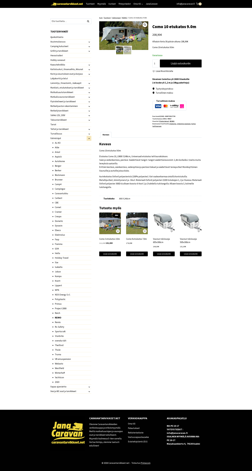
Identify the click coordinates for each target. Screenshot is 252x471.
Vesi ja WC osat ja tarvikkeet (63, 391)
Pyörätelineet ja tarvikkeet (63, 101)
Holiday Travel (62, 257)
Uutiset (112, 3)
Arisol (57, 152)
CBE (57, 202)
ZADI (57, 382)
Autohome (60, 161)
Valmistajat (55, 138)
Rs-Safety (59, 326)
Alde (57, 147)
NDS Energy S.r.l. (62, 294)
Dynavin (58, 225)
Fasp (57, 239)
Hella (57, 253)
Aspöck (58, 156)
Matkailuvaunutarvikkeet (62, 96)
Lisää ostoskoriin (181, 63)
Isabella (58, 267)
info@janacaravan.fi (186, 3)
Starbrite (59, 336)
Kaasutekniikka (57, 64)
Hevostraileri (56, 55)
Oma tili (131, 423)
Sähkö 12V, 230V (57, 115)
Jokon (58, 271)
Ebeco (58, 230)
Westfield (59, 368)
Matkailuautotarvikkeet (61, 92)
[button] (145, 24)
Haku (88, 21)
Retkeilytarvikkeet (59, 110)
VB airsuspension (63, 359)
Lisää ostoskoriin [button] (110, 254)
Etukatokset (164, 121)
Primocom (145, 463)
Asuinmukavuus (57, 41)
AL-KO (58, 142)
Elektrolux (60, 234)
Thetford (59, 345)
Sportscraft (60, 331)
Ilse (56, 262)
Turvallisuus (56, 133)
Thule (58, 349)
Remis (58, 322)
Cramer (58, 211)
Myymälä (101, 3)
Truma (58, 354)
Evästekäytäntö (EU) (138, 441)
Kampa (58, 276)
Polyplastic (60, 299)
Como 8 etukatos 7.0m (136, 238)
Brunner (59, 179)
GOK (57, 248)
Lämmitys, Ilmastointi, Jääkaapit (65, 83)
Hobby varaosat (57, 60)
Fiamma (58, 244)
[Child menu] (89, 41)
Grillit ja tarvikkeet (59, 50)
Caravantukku (61, 193)
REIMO (172, 121)
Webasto (59, 363)
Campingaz (60, 188)
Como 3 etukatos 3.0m (109, 238)
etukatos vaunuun (184, 124)
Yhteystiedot (124, 3)
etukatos (172, 124)
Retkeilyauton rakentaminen (64, 106)
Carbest (58, 198)
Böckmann (60, 175)
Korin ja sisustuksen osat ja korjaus (66, 73)
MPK (57, 290)
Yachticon (59, 377)
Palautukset (134, 428)
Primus (58, 303)
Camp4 (58, 184)
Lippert (58, 285)
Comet (58, 207)
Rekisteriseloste (135, 432)
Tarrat (53, 124)
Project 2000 (60, 308)
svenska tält (60, 340)
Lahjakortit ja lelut (59, 78)
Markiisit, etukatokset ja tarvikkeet (67, 87)
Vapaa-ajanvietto (58, 386)
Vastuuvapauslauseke (138, 437)
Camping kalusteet (59, 46)
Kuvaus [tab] (106, 134)
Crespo (58, 216)
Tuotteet (90, 3)
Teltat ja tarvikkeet (59, 129)
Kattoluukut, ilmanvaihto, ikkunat (66, 69)
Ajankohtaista (56, 37)
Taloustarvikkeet (58, 119)
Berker (58, 170)
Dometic (59, 221)
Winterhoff (60, 372)
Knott (57, 280)
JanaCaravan (152, 3)
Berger (58, 165)
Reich (57, 313)
